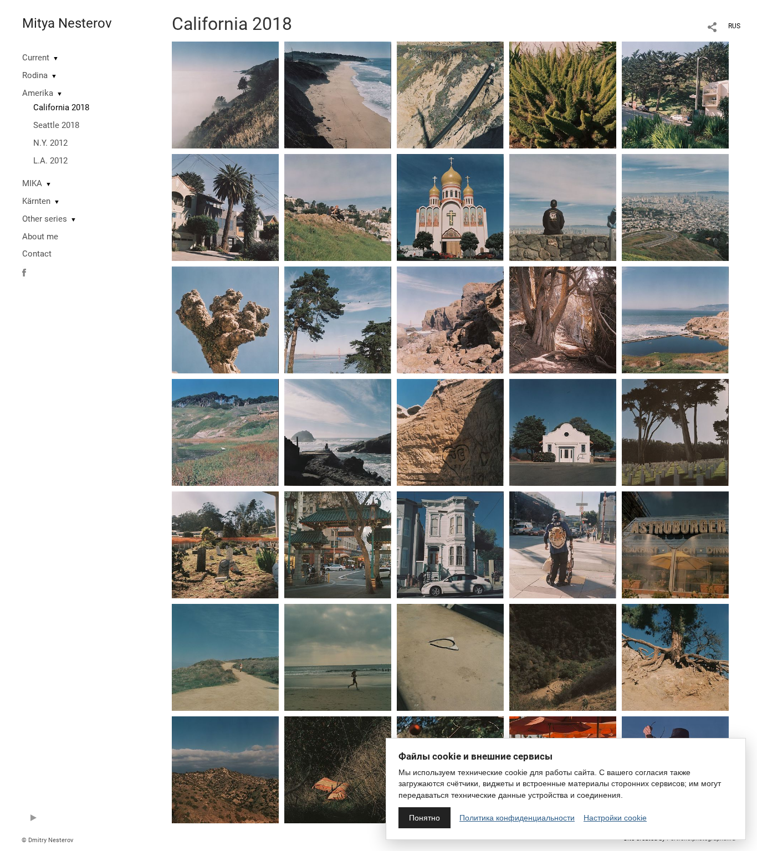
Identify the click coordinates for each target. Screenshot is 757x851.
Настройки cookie (615, 817)
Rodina (35, 75)
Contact (37, 254)
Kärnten (36, 201)
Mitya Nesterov (67, 23)
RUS (734, 26)
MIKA (32, 183)
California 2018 (61, 107)
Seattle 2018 (56, 125)
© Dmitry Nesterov (47, 840)
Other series (44, 219)
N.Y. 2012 (50, 143)
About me (40, 237)
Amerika (37, 93)
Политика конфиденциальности (517, 817)
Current (35, 58)
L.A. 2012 (50, 161)
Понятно (424, 817)
